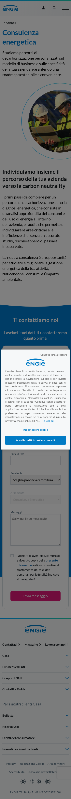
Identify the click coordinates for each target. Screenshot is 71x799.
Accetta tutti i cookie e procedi (35, 440)
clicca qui (49, 420)
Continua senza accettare (53, 354)
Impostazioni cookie (35, 429)
